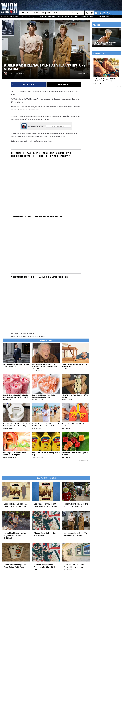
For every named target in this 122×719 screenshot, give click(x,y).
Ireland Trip (14, 17)
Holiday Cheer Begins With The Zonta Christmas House (76, 505)
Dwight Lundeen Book (87, 17)
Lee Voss (10, 73)
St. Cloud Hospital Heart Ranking (68, 17)
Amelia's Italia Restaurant (47, 17)
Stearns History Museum (26, 333)
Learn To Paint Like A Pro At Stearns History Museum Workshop (75, 567)
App (43, 13)
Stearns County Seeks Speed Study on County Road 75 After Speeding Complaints (106, 43)
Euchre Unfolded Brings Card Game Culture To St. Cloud (15, 566)
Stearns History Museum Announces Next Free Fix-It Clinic (44, 567)
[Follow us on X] (87, 13)
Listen (36, 13)
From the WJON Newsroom (27, 336)
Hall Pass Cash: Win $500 (28, 17)
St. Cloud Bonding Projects (105, 17)
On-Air (29, 13)
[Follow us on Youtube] (91, 13)
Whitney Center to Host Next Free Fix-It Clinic (45, 534)
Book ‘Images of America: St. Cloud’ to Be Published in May (45, 505)
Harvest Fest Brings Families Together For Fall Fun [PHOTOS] (15, 535)
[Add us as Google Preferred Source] (77, 13)
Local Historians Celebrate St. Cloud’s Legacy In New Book (15, 505)
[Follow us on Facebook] (82, 13)
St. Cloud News (40, 336)
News (48, 13)
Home (22, 13)
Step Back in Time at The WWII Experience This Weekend (76, 534)
